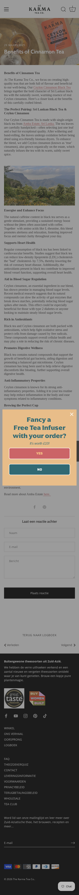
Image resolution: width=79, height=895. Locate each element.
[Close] (72, 414)
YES (39, 453)
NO (39, 469)
